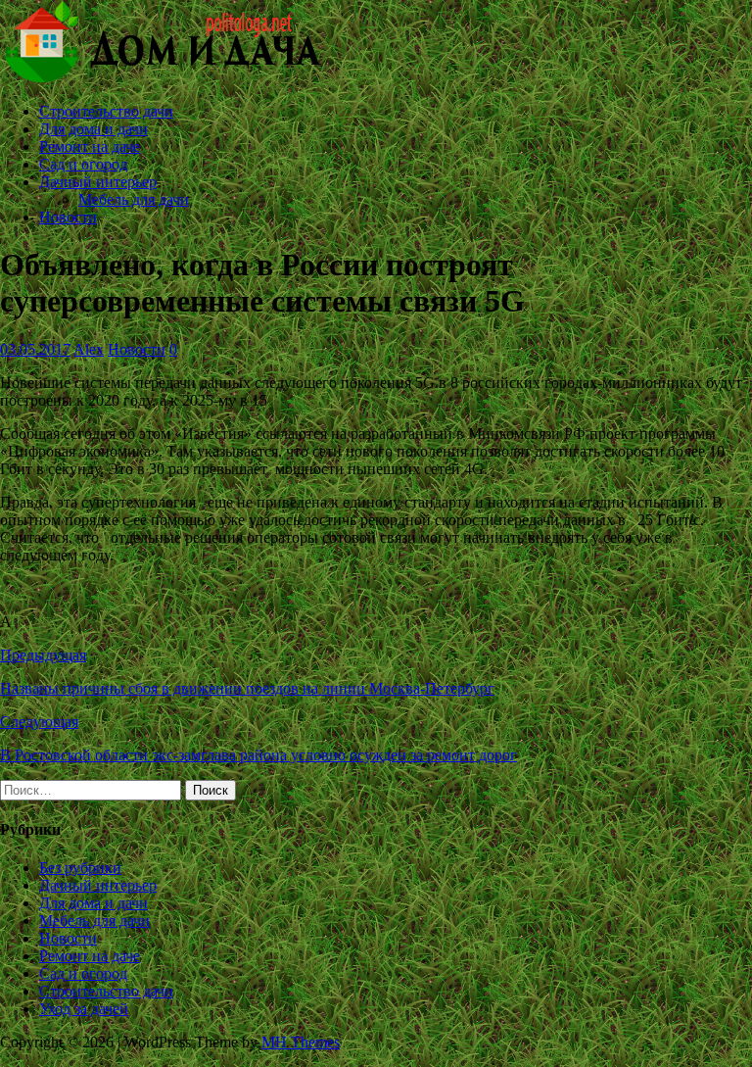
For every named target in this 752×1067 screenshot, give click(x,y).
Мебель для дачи (133, 199)
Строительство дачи (106, 111)
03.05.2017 (35, 349)
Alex (88, 349)
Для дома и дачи (93, 129)
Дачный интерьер (98, 181)
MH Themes (300, 1042)
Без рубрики (80, 867)
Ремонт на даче (89, 146)
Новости (68, 217)
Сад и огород (83, 164)
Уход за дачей (83, 1008)
